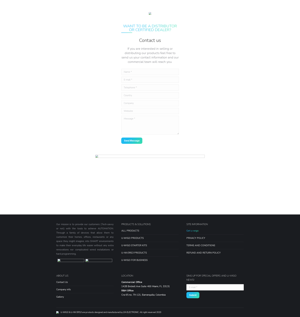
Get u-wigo (192, 230)
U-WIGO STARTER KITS (134, 245)
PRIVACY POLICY (195, 238)
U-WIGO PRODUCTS (132, 238)
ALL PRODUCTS (130, 230)
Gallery (60, 296)
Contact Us (62, 282)
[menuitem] (102, 13)
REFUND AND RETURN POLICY (203, 252)
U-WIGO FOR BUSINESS (134, 260)
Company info (63, 289)
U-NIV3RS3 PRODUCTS (134, 252)
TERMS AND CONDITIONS (200, 245)
